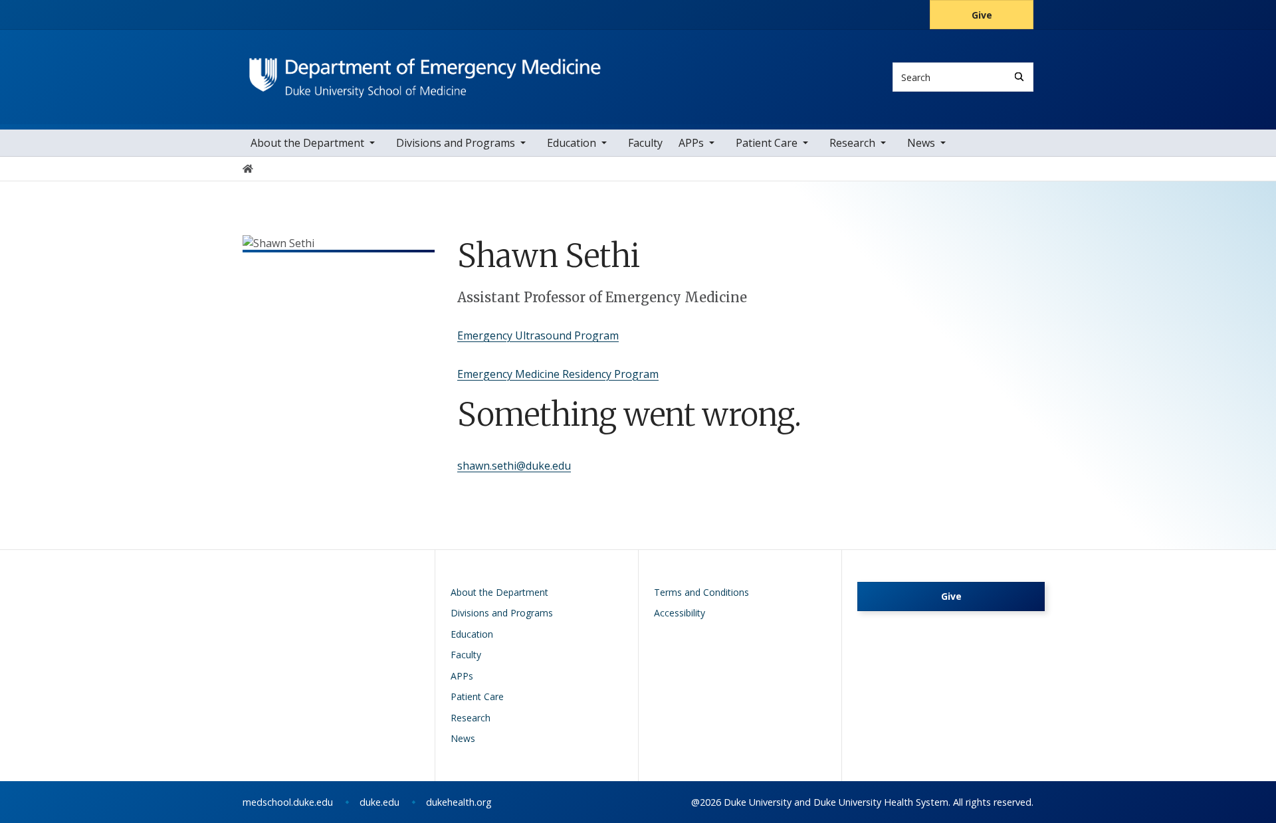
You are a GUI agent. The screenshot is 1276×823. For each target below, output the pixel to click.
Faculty (645, 143)
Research (852, 143)
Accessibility (679, 612)
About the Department (307, 143)
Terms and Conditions (701, 592)
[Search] (1019, 76)
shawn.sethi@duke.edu (514, 465)
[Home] (425, 63)
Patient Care (767, 143)
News (921, 143)
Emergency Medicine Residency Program (558, 374)
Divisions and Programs (455, 143)
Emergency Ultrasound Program (538, 335)
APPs (691, 143)
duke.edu (379, 802)
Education (571, 143)
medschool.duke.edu (288, 802)
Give (982, 15)
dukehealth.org (459, 802)
